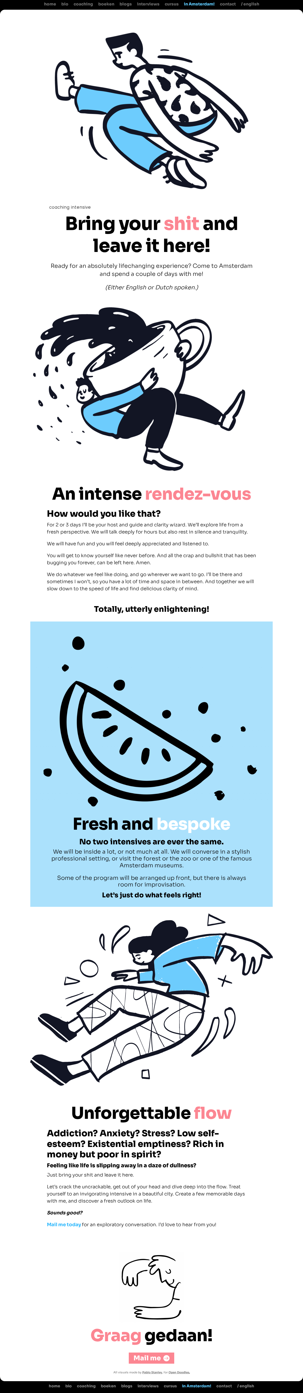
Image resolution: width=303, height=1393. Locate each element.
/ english (250, 4)
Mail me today (64, 1225)
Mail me (147, 1358)
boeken (106, 4)
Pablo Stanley (152, 1372)
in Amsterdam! (199, 4)
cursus (172, 4)
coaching (83, 4)
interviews (148, 4)
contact (228, 4)
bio (64, 4)
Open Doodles (179, 1372)
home (50, 4)
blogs (126, 4)
